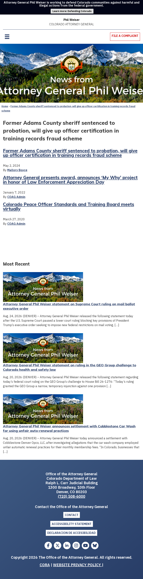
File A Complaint (125, 36)
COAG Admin (16, 197)
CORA (45, 564)
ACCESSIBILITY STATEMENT (71, 524)
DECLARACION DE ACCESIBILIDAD (71, 533)
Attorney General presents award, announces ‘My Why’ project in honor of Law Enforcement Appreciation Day (70, 180)
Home (4, 106)
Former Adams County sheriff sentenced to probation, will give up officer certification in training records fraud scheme (70, 153)
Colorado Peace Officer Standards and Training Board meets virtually (68, 207)
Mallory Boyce (17, 170)
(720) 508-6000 (71, 496)
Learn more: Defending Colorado (72, 11)
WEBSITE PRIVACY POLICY (77, 564)
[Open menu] (7, 37)
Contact (71, 515)
